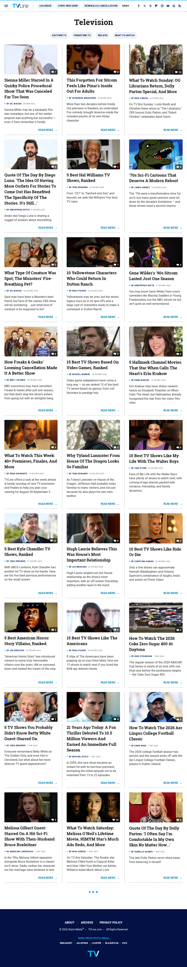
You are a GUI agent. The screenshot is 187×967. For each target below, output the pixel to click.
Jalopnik (82, 943)
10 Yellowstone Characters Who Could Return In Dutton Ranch (92, 278)
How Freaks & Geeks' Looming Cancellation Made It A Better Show (30, 367)
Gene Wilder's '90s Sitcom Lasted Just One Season (153, 275)
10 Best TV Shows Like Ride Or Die (155, 551)
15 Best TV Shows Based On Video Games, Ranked (93, 364)
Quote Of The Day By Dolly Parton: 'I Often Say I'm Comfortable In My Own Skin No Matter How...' (154, 836)
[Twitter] (144, 5)
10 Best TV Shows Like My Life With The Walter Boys (154, 458)
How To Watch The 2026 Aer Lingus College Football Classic (155, 733)
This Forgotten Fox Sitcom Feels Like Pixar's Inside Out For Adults (92, 85)
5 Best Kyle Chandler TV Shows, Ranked (27, 551)
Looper (96, 943)
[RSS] (179, 5)
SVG (124, 943)
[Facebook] (138, 5)
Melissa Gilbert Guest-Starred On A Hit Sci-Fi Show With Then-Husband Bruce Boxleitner (29, 836)
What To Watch (125, 35)
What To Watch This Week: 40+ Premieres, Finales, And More (30, 461)
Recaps (102, 35)
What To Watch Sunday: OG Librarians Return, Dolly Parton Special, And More (154, 86)
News (125, 5)
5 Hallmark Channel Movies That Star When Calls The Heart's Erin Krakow (155, 367)
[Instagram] (162, 5)
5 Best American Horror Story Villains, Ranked (26, 640)
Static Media (75, 929)
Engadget (66, 943)
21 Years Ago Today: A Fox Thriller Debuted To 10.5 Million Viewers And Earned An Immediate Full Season (91, 739)
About (70, 922)
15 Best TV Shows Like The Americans (92, 640)
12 (179, 72)
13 (55, 540)
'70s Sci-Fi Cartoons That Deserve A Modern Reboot (153, 178)
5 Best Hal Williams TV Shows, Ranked (88, 177)
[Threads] (150, 5)
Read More (45, 130)
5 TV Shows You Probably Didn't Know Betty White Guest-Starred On (28, 733)
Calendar (45, 5)
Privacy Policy (111, 922)
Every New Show (68, 5)
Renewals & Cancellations (101, 5)
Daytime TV (59, 35)
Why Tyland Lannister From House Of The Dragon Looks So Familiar (93, 461)
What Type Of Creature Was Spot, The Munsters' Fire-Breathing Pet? (30, 278)
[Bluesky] (168, 5)
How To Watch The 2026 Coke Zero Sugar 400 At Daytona (152, 644)
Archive (87, 922)
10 (117, 820)
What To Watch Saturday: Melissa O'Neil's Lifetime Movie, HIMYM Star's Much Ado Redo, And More (93, 836)
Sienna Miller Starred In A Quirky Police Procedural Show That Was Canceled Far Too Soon (29, 88)
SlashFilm (112, 943)
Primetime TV (82, 35)
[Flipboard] (156, 5)
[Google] (173, 5)
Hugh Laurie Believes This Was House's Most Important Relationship (92, 554)
